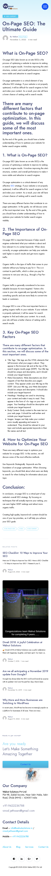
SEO (12, 185)
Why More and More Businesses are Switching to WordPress (22, 701)
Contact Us (25, 764)
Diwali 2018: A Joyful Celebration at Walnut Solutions (22, 644)
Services (29, 846)
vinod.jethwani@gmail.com (19, 810)
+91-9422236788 (13, 805)
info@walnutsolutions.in (21, 828)
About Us (7, 846)
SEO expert (32, 529)
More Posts (22, 37)
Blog (18, 846)
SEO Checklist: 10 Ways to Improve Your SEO (25, 554)
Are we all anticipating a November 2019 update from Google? (25, 672)
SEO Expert (11, 16)
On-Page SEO (10, 529)
